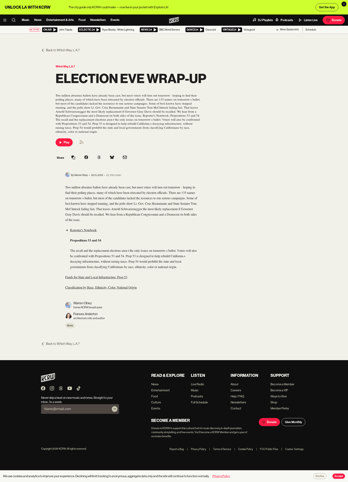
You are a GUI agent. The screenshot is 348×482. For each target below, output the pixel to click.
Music (25, 20)
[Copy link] (73, 157)
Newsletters (98, 20)
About (234, 384)
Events (115, 20)
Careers (236, 390)
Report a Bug (177, 449)
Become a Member (282, 384)
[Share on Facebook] (86, 157)
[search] (14, 20)
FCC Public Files (267, 449)
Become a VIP (279, 390)
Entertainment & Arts (60, 20)
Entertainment (160, 390)
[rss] (81, 143)
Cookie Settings (294, 449)
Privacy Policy (196, 449)
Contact (236, 408)
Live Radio (197, 384)
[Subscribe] (114, 409)
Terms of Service (220, 449)
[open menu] (6, 20)
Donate (336, 20)
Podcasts (287, 20)
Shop (273, 402)
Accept (339, 476)
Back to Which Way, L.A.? (63, 50)
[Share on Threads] (99, 157)
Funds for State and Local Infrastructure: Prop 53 (96, 277)
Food (82, 20)
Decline (320, 476)
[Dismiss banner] (344, 4)
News (37, 20)
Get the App (327, 7)
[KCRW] (48, 381)
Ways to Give (278, 396)
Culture (156, 402)
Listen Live (311, 20)
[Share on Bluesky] (112, 157)
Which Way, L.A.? (65, 66)
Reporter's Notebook (83, 230)
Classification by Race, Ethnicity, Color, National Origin (101, 287)
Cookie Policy (243, 449)
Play (66, 142)
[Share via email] (125, 158)
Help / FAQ (237, 396)
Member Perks (279, 408)
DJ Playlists (265, 20)
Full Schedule (199, 402)
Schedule (311, 29)
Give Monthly (293, 422)
